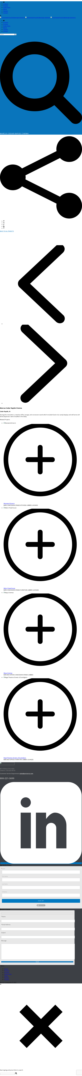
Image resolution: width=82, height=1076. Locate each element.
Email (3, 868)
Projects (5, 4)
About (5, 9)
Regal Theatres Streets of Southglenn (15, 758)
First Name (5, 876)
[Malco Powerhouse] (43, 586)
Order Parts (6, 7)
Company (4, 891)
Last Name (5, 884)
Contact (5, 13)
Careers (5, 11)
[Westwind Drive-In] (43, 502)
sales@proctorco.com (26, 773)
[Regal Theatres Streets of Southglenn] (43, 756)
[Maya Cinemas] (43, 671)
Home (6, 969)
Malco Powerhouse (9, 588)
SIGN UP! (41, 900)
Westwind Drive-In (9, 503)
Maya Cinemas (8, 673)
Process (5, 6)
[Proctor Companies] (38, 17)
